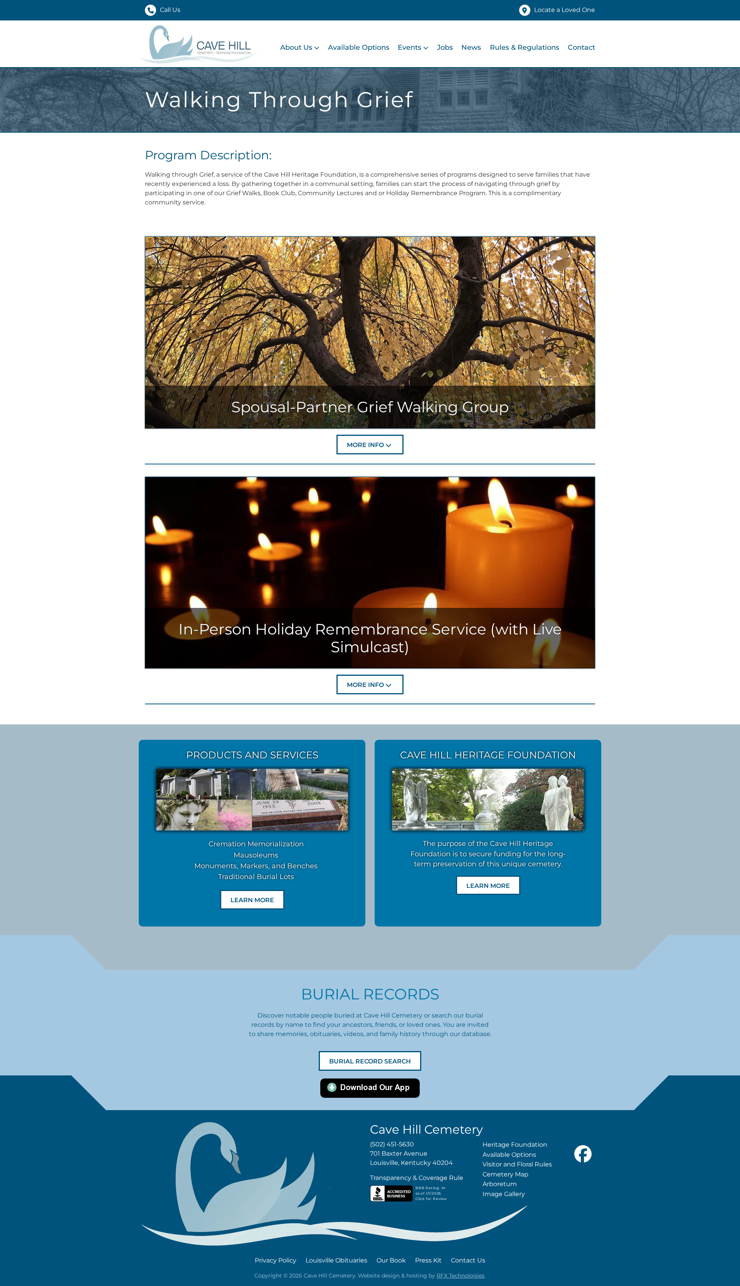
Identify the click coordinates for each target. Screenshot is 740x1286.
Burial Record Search (370, 1061)
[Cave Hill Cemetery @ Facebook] (583, 1171)
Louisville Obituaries (336, 1260)
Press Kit (428, 1260)
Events (409, 47)
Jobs (445, 47)
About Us (296, 47)
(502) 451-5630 (392, 1144)
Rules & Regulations (524, 47)
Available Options (358, 47)
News (471, 47)
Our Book (391, 1260)
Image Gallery (504, 1194)
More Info (365, 445)
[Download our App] (370, 1087)
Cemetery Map (505, 1174)
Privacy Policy (275, 1260)
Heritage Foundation (515, 1144)
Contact (581, 47)
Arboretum (500, 1184)
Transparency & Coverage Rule (416, 1177)
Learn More (252, 900)
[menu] (437, 47)
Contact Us (468, 1260)
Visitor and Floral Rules (517, 1164)
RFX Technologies (460, 1275)
